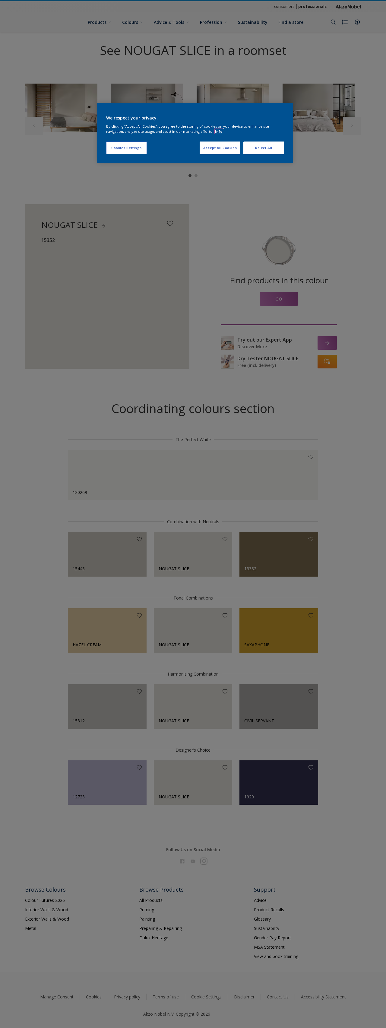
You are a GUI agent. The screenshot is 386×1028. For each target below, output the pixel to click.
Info (219, 131)
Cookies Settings (126, 147)
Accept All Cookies (220, 147)
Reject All (263, 147)
